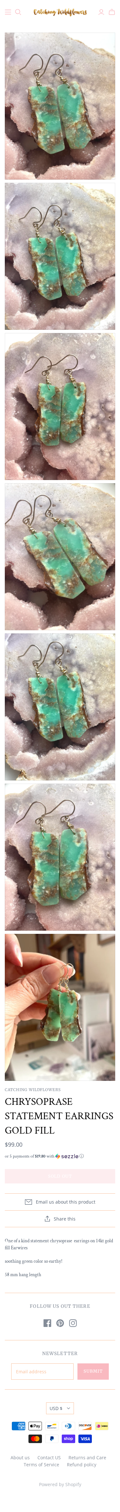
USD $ (56, 1408)
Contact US (49, 1457)
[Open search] (18, 12)
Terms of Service (41, 1465)
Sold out (60, 1176)
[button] (60, 1156)
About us (20, 1457)
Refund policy (81, 1465)
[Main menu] (8, 12)
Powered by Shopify (60, 1484)
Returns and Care (87, 1457)
